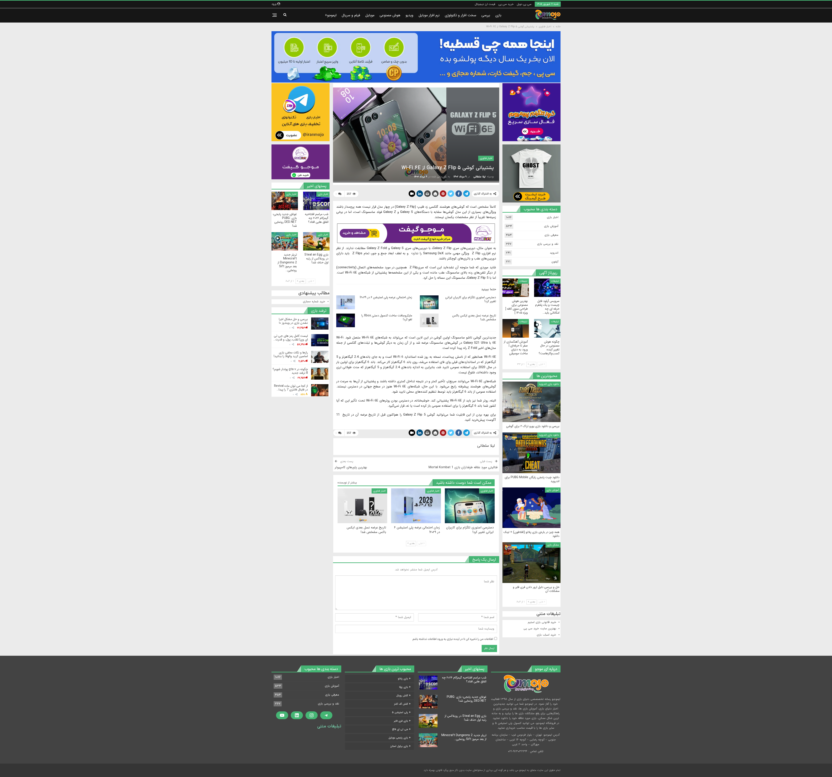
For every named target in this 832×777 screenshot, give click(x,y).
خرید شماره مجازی (314, 301)
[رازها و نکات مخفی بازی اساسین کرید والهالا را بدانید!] (319, 357)
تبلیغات (555, 281)
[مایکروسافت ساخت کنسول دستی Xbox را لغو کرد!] (345, 320)
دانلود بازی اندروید (549, 384)
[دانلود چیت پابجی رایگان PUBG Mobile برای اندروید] (531, 452)
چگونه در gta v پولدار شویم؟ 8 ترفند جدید (290, 371)
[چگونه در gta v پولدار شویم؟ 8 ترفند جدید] (319, 373)
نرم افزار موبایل (429, 15)
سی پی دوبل (524, 4)
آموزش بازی (551, 226)
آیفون (554, 262)
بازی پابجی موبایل (398, 738)
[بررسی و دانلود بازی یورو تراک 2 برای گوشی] (531, 402)
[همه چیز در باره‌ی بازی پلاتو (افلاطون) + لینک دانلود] (531, 507)
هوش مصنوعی (390, 15)
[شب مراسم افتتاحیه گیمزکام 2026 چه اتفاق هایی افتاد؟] (316, 201)
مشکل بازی (553, 545)
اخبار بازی (323, 194)
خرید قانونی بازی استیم (542, 622)
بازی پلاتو (403, 679)
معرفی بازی (551, 235)
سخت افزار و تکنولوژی (460, 15)
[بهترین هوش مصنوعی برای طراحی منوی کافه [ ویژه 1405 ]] (515, 287)
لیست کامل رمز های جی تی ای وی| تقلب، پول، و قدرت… (290, 337)
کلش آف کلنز (401, 704)
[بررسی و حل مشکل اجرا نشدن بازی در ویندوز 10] (319, 323)
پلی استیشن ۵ (400, 712)
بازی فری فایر (401, 721)
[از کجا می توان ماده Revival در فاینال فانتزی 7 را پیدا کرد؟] (319, 390)
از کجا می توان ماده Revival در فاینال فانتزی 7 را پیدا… (291, 388)
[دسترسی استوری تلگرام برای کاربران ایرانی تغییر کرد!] (429, 302)
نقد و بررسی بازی (547, 244)
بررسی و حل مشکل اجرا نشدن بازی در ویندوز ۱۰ (293, 321)
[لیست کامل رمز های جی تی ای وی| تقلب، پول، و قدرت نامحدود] (319, 340)
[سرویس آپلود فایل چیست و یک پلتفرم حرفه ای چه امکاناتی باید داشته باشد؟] (547, 287)
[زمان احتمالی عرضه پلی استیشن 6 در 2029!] (345, 302)
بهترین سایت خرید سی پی (539, 628)
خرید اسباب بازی (546, 635)
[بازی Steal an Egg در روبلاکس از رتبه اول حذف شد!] (316, 241)
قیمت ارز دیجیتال (485, 4)
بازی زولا (403, 687)
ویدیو (409, 15)
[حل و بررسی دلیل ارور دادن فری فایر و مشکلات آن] (531, 562)
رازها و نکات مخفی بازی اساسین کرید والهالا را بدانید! (291, 354)
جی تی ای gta (400, 729)
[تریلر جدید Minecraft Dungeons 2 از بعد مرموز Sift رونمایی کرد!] (284, 241)
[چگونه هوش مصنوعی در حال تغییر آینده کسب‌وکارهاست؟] (547, 328)
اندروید (554, 253)
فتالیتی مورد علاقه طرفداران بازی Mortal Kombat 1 (463, 467)
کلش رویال (402, 695)
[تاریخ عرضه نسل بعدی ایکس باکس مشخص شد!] (429, 320)
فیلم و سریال (351, 15)
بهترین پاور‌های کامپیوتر (351, 467)
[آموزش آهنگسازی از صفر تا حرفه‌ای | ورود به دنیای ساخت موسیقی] (515, 328)
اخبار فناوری (486, 158)
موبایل (369, 15)
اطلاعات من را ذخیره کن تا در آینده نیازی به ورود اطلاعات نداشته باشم (453, 639)
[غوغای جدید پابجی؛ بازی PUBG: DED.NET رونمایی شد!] (284, 201)
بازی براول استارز (399, 746)
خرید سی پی (506, 4)
